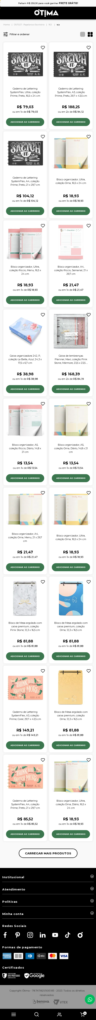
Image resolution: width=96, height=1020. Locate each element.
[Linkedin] (43, 935)
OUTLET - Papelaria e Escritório (29, 24)
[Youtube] (55, 935)
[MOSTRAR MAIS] (48, 853)
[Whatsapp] (90, 999)
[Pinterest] (18, 935)
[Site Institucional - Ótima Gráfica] (80, 935)
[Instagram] (30, 935)
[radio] (81, 34)
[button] (13, 1014)
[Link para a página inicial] (7, 24)
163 (50, 24)
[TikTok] (68, 935)
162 (58, 25)
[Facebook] (5, 935)
